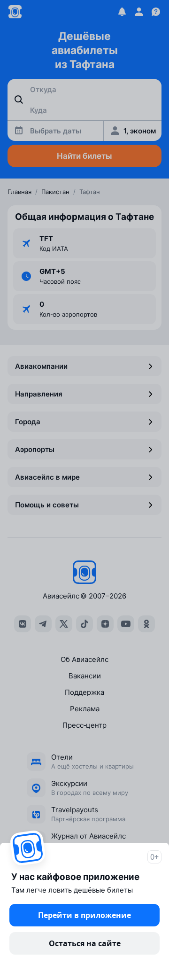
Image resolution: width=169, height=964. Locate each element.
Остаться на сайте (85, 943)
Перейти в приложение (84, 915)
